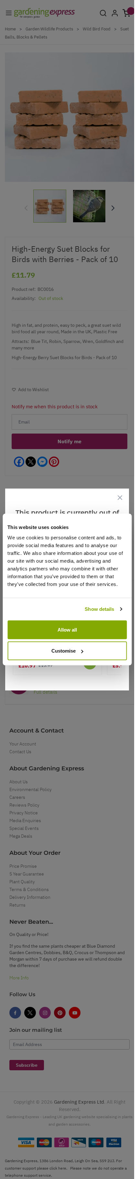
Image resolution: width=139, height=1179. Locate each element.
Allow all (67, 629)
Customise (63, 651)
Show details (99, 609)
